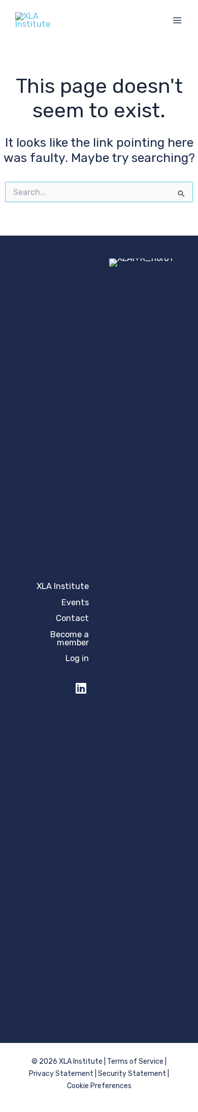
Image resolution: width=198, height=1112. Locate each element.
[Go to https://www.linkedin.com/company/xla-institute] (81, 687)
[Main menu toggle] (177, 20)
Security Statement (132, 1073)
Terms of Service (135, 1061)
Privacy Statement (61, 1073)
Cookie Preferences (99, 1086)
